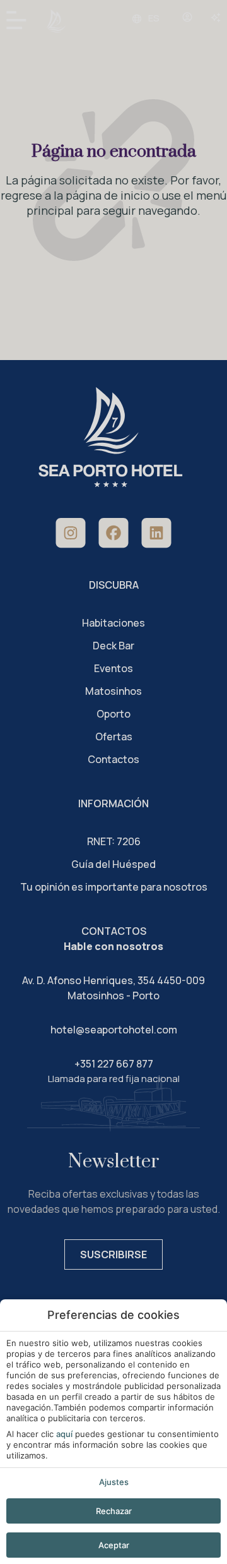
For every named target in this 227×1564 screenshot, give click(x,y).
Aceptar (113, 1545)
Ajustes (114, 1482)
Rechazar (114, 1511)
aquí (64, 1434)
